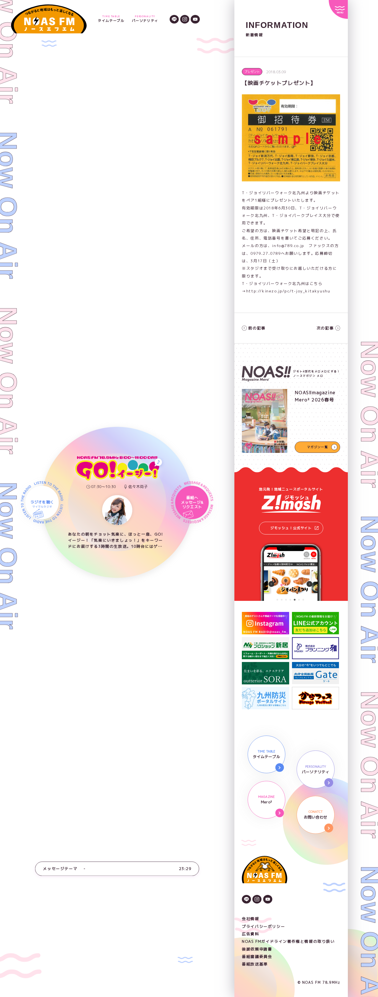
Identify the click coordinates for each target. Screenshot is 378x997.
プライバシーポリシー (263, 926)
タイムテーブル (111, 19)
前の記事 (256, 328)
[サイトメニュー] (338, 9)
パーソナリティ (145, 19)
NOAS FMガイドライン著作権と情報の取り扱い (288, 941)
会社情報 (250, 918)
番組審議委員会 (257, 956)
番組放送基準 (255, 964)
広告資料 (250, 933)
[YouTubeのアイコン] (195, 19)
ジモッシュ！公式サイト (291, 528)
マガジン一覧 (317, 447)
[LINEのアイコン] (174, 19)
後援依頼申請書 (257, 949)
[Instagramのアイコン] (184, 19)
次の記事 (325, 328)
